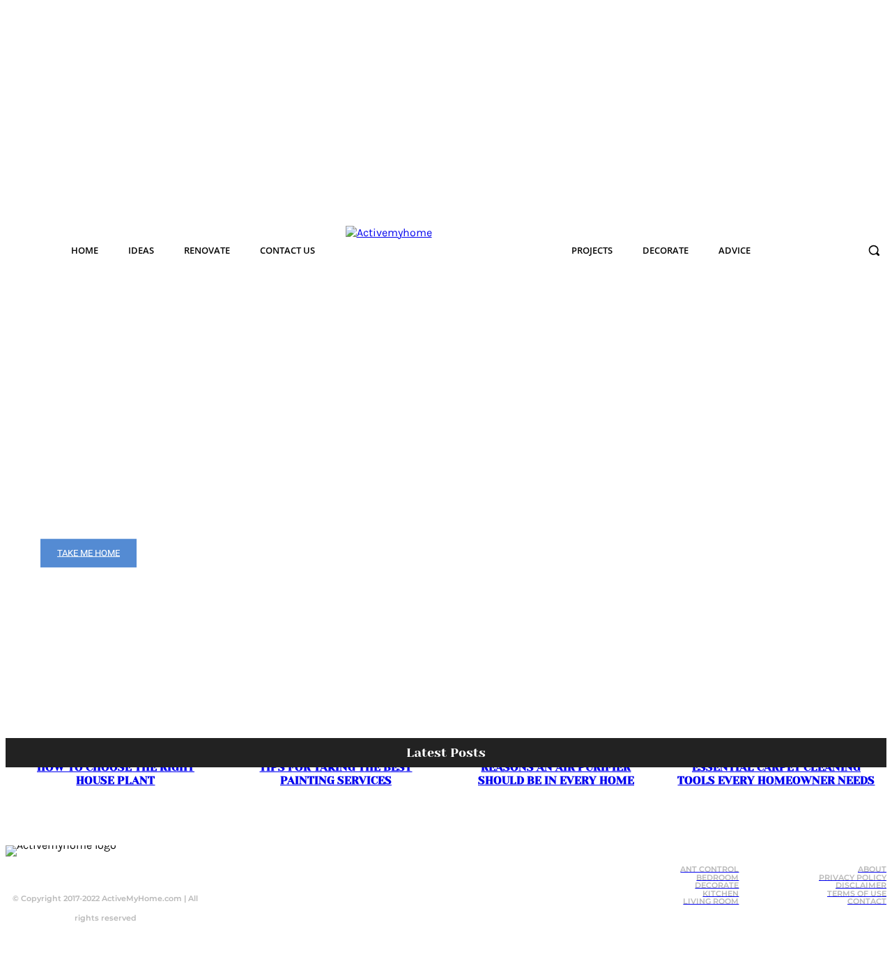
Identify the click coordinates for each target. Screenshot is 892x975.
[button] (873, 250)
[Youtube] (128, 867)
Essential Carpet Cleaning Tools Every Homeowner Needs (776, 773)
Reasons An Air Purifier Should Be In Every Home (556, 773)
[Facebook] (72, 867)
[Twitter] (100, 867)
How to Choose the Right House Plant (115, 773)
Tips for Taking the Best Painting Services (335, 773)
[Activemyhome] (430, 250)
